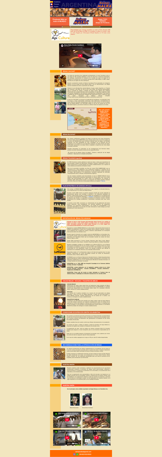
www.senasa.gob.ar (72, 258)
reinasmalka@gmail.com (83, 452)
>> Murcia (102, 181)
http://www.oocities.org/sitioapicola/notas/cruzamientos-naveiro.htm (85, 97)
